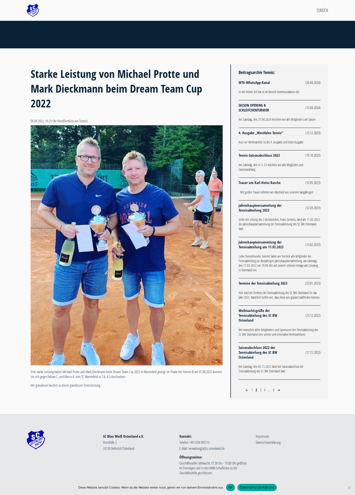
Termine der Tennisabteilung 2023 (263, 283)
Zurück (322, 10)
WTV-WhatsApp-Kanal (254, 82)
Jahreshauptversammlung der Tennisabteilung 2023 (260, 208)
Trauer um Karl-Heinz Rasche (260, 182)
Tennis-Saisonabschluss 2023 (259, 155)
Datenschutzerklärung (268, 442)
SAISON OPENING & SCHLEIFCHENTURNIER (254, 107)
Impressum (262, 436)
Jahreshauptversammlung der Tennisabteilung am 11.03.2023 (261, 244)
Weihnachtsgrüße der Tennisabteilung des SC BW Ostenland (258, 315)
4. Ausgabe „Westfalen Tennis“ (261, 132)
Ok (230, 487)
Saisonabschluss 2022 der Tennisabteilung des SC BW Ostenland (258, 352)
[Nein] (349, 487)
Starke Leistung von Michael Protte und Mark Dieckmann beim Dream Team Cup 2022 (116, 88)
